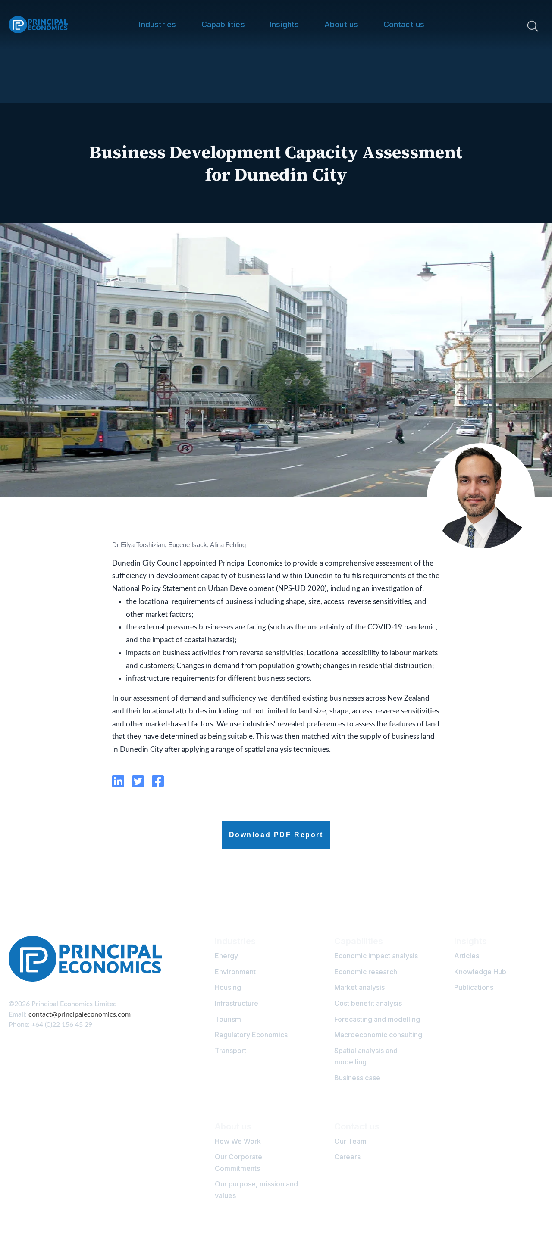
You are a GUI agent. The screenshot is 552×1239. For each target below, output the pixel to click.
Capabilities (223, 24)
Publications (473, 987)
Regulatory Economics (251, 1034)
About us (341, 24)
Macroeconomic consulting (378, 1034)
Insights (284, 24)
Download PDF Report (276, 835)
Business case (357, 1077)
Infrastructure (236, 1003)
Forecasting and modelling (377, 1019)
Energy (226, 955)
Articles (466, 955)
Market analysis (359, 987)
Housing (228, 987)
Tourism (228, 1019)
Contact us (404, 24)
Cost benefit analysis (368, 1003)
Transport (230, 1050)
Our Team (350, 1141)
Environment (235, 971)
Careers (347, 1156)
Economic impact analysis (376, 955)
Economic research (365, 971)
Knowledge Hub (480, 971)
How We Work (238, 1141)
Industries (157, 24)
